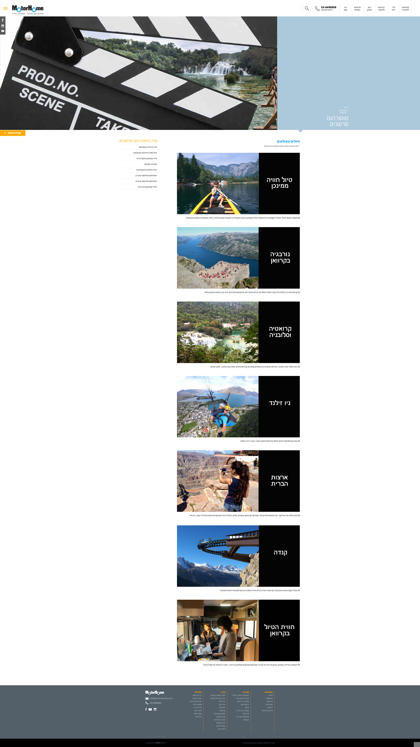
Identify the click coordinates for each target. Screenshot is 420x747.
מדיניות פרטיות (267, 710)
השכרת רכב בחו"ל (242, 710)
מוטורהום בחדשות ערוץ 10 (146, 181)
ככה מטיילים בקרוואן (217, 698)
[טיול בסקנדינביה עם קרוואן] (238, 257)
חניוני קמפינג (220, 716)
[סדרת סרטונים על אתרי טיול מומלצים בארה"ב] (238, 480)
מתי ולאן (222, 704)
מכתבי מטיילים (219, 719)
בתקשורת (269, 698)
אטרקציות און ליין (243, 716)
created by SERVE (155, 743)
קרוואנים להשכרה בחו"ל (240, 695)
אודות (271, 695)
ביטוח (247, 707)
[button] (5, 8)
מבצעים (246, 719)
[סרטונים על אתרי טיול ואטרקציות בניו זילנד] (238, 406)
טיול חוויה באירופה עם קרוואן (145, 152)
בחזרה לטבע (220, 726)
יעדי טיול (222, 701)
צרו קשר (270, 701)
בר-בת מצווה (197, 695)
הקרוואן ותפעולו (219, 713)
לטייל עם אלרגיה (196, 701)
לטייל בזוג (198, 710)
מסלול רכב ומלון (243, 701)
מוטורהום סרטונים (342, 111)
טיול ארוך (198, 716)
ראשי (346, 107)
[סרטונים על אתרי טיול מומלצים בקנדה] (238, 555)
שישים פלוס (197, 704)
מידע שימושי (220, 722)
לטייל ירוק (221, 729)
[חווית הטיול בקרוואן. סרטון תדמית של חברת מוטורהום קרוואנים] (238, 630)
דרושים (270, 707)
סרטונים (222, 710)
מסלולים (222, 707)
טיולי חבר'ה (197, 707)
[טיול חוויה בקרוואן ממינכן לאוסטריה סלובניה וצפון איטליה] (238, 183)
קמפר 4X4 (198, 713)
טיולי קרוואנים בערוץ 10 (147, 186)
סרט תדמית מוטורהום (148, 147)
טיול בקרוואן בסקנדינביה (146, 158)
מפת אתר (269, 704)
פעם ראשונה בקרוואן (218, 695)
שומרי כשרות (197, 698)
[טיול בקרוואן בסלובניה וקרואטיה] (238, 332)
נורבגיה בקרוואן (150, 164)
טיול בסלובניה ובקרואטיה (146, 169)
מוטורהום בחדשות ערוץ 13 (146, 175)
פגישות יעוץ (245, 704)
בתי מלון (246, 713)
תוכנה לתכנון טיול (242, 698)
